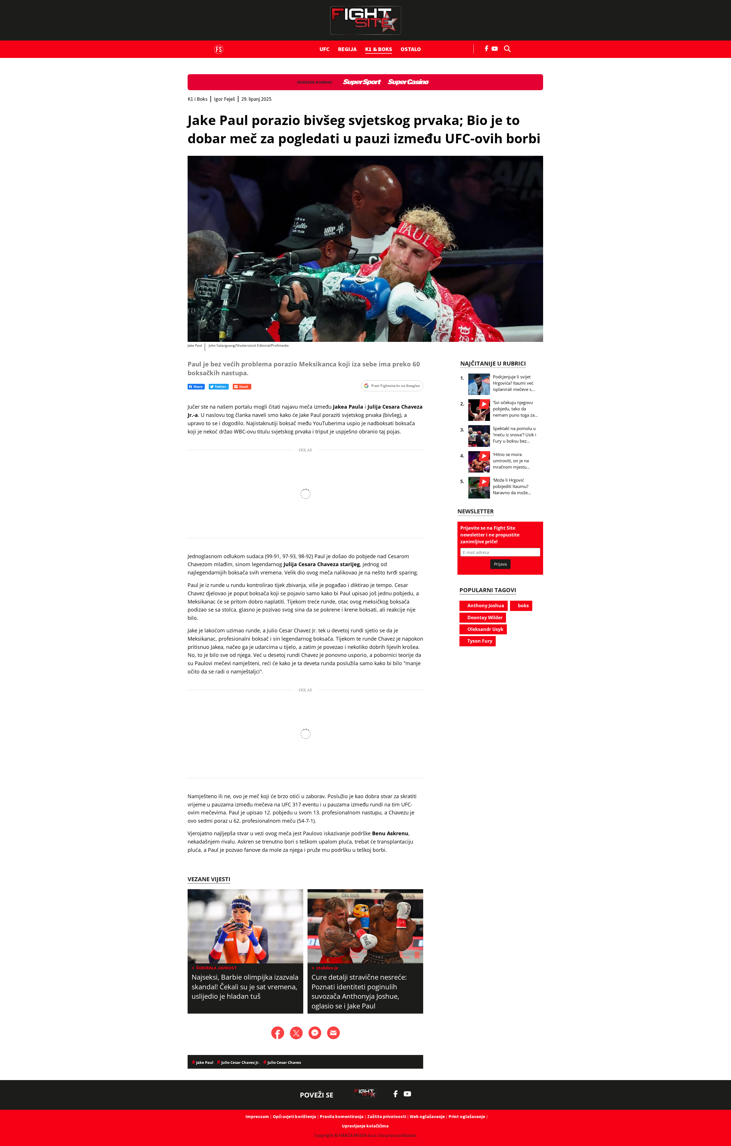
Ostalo (411, 49)
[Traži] (506, 48)
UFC (325, 49)
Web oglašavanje (427, 1116)
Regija (347, 49)
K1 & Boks (378, 49)
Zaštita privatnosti (386, 1116)
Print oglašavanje (467, 1116)
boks (523, 605)
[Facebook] (486, 48)
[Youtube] (496, 48)
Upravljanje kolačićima (365, 1126)
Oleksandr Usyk (484, 629)
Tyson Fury (479, 641)
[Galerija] (365, 249)
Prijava (500, 564)
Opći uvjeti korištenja (294, 1116)
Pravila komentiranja (342, 1116)
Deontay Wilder (484, 617)
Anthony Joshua (485, 605)
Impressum (257, 1116)
